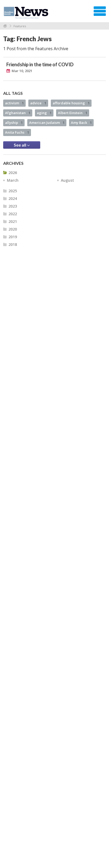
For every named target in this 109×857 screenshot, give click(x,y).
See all (20, 144)
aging (44, 112)
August (67, 180)
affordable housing (71, 103)
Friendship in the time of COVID (40, 64)
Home (5, 26)
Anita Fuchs (17, 132)
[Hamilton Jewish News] (27, 13)
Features (19, 26)
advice (38, 103)
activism (14, 103)
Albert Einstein (72, 112)
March (13, 180)
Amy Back (81, 122)
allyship (14, 122)
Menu (100, 11)
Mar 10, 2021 (22, 70)
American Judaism (47, 122)
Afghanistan (17, 112)
